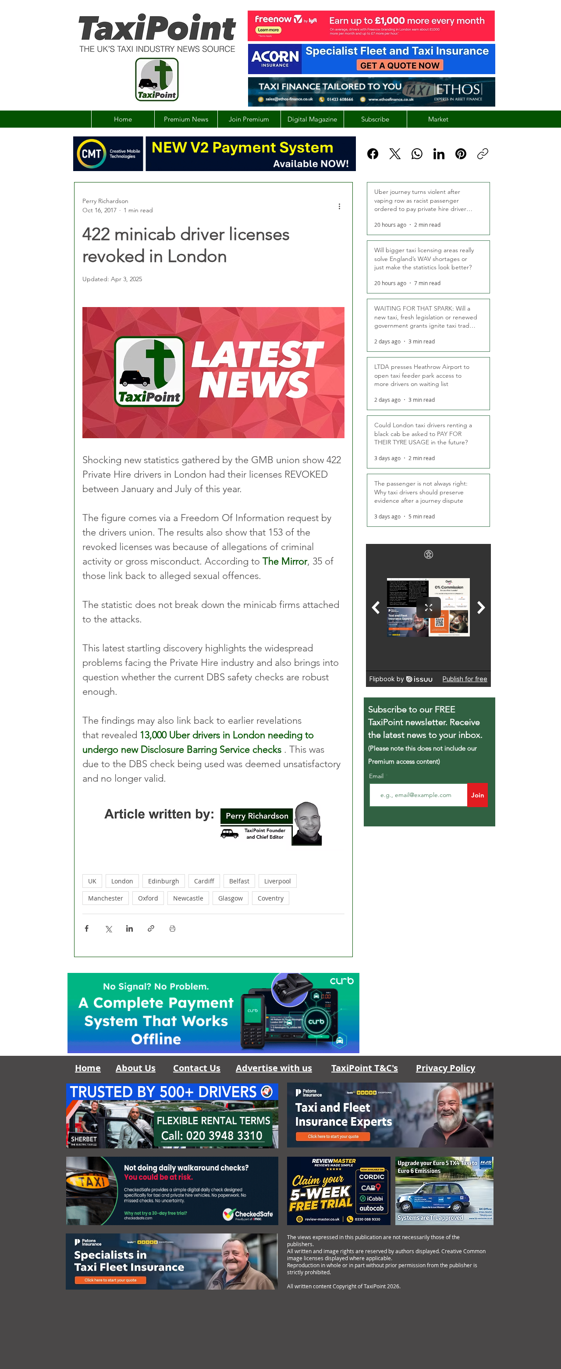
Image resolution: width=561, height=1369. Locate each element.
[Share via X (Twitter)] (108, 928)
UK (92, 881)
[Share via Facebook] (86, 928)
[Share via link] (151, 928)
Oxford (148, 898)
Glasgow (230, 898)
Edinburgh (163, 881)
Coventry (271, 898)
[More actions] (339, 205)
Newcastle (188, 898)
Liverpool (277, 881)
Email (377, 776)
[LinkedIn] (438, 153)
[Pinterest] (460, 153)
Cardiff (204, 881)
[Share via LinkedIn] (129, 928)
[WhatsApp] (417, 153)
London (122, 881)
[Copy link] (482, 153)
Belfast (239, 881)
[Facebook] (372, 153)
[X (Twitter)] (395, 153)
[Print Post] (172, 928)
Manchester (105, 898)
